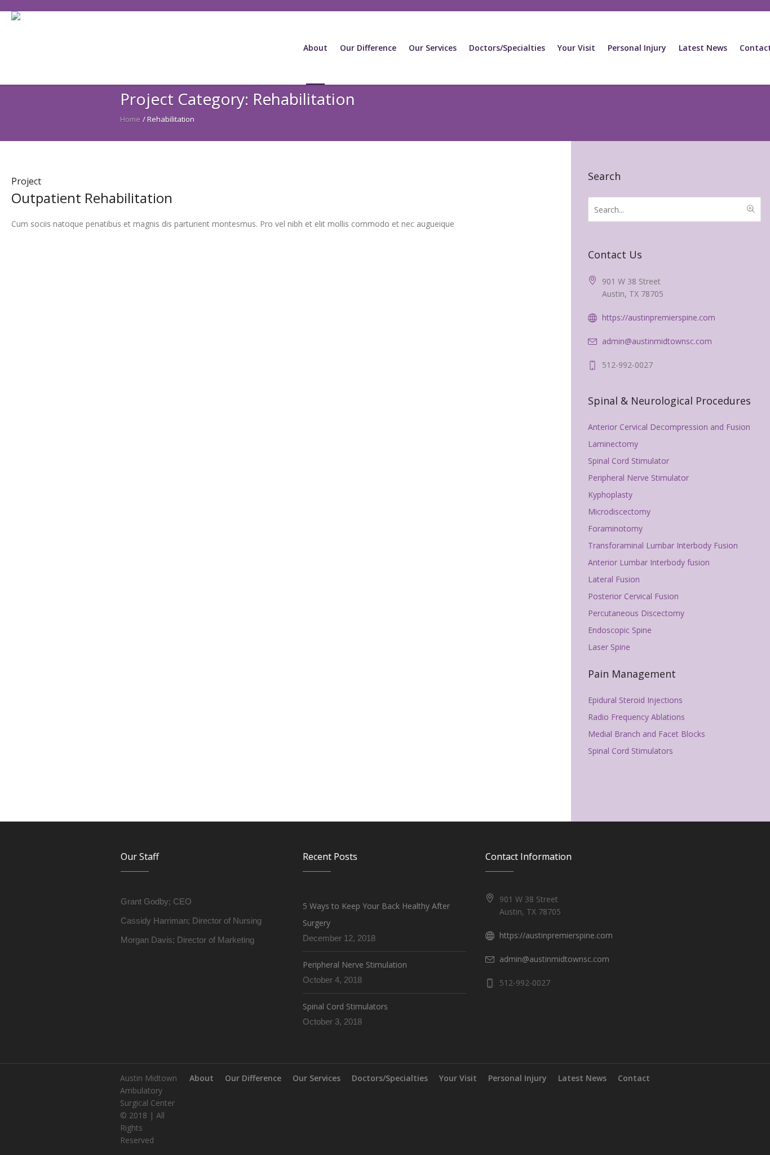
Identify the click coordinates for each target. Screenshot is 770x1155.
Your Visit (458, 1078)
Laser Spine (609, 647)
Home (130, 119)
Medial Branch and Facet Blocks (646, 733)
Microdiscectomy (619, 511)
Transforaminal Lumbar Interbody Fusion (663, 545)
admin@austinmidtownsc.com (657, 341)
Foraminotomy (615, 528)
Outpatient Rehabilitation (91, 197)
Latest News (582, 1078)
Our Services (316, 1078)
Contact (634, 1078)
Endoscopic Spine (620, 630)
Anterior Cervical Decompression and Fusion (669, 426)
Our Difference (253, 1078)
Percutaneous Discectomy (636, 613)
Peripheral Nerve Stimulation (355, 964)
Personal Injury (517, 1078)
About (201, 1078)
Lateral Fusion (614, 579)
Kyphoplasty (610, 494)
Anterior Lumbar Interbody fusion (649, 562)
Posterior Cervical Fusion (633, 596)
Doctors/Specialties (390, 1078)
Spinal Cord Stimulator (628, 460)
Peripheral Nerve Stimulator (638, 477)
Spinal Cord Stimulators (630, 750)
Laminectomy (613, 443)
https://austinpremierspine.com (658, 317)
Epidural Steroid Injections (635, 700)
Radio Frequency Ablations (636, 717)
